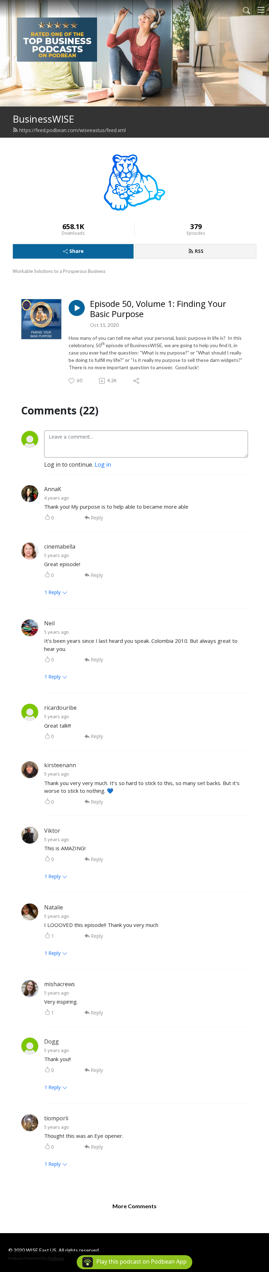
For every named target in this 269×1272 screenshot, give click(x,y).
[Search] (246, 10)
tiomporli (56, 1118)
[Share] (137, 380)
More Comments (134, 1206)
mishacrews (59, 984)
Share (76, 251)
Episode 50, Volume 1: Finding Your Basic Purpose (158, 309)
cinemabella (59, 546)
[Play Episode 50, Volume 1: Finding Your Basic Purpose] (77, 308)
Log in (103, 464)
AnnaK (52, 489)
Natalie (53, 907)
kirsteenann (60, 765)
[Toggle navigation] (261, 9)
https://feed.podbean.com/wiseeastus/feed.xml (72, 130)
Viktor (52, 830)
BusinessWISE (43, 118)
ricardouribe (60, 707)
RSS (199, 251)
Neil (49, 623)
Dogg (51, 1041)
